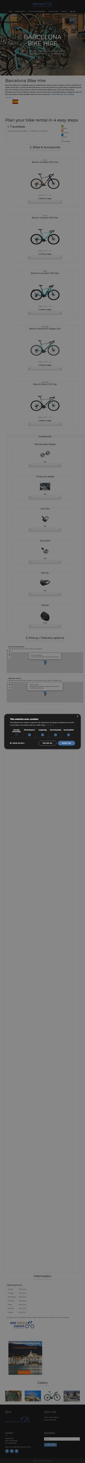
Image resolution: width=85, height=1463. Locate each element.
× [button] (77, 716)
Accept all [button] (66, 743)
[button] (17, 743)
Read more (50, 725)
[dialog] (42, 731)
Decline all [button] (47, 743)
